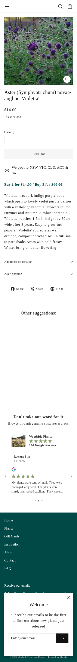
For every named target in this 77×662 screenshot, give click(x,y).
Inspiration (12, 544)
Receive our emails (17, 585)
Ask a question (13, 274)
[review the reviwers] (14, 470)
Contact (9, 560)
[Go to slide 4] (42, 500)
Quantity (9, 132)
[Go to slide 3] (38, 500)
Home (8, 520)
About (8, 552)
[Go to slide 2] (35, 500)
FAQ (7, 568)
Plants (8, 528)
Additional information (18, 261)
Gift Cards (11, 536)
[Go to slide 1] (32, 500)
